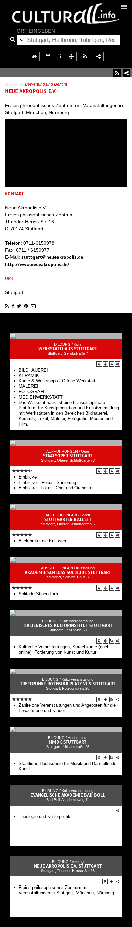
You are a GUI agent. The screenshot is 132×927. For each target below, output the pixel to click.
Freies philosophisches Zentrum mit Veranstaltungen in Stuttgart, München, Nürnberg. (67, 890)
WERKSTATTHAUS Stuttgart (67, 348)
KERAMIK (29, 375)
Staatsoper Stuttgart (67, 455)
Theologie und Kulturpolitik (44, 816)
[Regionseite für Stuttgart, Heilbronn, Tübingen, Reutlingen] (34, 56)
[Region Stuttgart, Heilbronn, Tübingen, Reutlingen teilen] (98, 56)
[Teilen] (126, 73)
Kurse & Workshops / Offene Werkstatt (57, 380)
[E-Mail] (33, 306)
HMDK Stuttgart (67, 742)
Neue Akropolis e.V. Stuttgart (68, 866)
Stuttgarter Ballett (67, 519)
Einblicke (28, 477)
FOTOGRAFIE (33, 391)
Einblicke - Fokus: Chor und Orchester (56, 487)
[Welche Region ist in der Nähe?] (71, 56)
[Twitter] (19, 306)
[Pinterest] (26, 306)
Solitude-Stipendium (38, 593)
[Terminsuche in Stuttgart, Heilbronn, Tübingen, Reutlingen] (48, 56)
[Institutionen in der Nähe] (105, 364)
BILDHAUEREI (33, 370)
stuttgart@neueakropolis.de (52, 257)
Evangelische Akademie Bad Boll (67, 795)
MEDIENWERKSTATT (41, 397)
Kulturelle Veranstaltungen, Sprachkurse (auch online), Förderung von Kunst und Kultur (64, 649)
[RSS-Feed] (117, 73)
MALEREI (28, 386)
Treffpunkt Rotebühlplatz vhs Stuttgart (67, 683)
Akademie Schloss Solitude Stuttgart (68, 572)
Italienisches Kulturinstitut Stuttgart (67, 625)
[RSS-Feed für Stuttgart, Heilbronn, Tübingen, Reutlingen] (85, 56)
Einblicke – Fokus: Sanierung (47, 482)
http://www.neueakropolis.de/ (37, 264)
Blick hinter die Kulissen (42, 540)
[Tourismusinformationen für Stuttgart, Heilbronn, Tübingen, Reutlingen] (60, 56)
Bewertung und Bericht (46, 84)
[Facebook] (13, 306)
